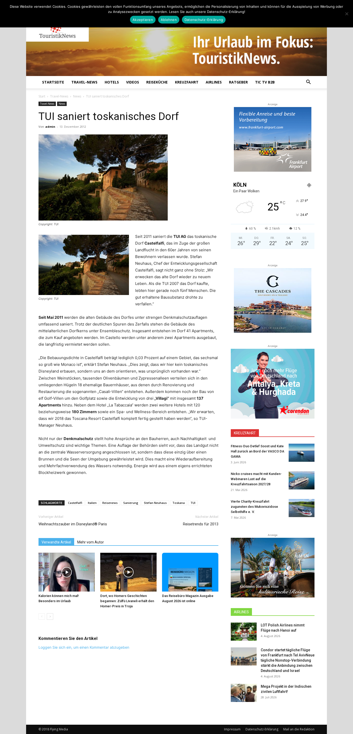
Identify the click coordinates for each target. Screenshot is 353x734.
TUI (192, 503)
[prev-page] (42, 616)
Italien (92, 503)
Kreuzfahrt (186, 82)
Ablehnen (169, 20)
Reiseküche (157, 82)
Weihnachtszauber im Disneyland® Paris (73, 524)
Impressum (232, 729)
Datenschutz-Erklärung (261, 729)
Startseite (53, 82)
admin (50, 126)
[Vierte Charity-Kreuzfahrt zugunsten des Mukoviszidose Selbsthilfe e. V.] (301, 508)
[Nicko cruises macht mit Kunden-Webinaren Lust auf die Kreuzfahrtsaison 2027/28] (301, 480)
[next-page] (50, 616)
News (77, 96)
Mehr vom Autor (90, 542)
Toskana (178, 503)
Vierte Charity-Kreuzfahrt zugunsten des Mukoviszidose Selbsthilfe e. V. (254, 507)
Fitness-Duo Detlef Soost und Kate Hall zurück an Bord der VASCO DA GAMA (257, 451)
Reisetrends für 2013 (200, 524)
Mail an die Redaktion (298, 729)
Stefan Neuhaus (155, 503)
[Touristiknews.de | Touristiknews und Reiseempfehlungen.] (176, 41)
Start (42, 96)
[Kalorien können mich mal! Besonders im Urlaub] (67, 572)
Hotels (112, 82)
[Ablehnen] (346, 13)
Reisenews (110, 503)
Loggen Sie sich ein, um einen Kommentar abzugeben (84, 647)
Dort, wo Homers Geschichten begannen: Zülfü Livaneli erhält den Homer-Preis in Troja (127, 601)
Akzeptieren (143, 20)
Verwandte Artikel (56, 542)
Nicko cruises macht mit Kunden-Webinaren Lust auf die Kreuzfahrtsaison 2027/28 (256, 479)
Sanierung (130, 503)
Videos (132, 82)
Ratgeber (238, 82)
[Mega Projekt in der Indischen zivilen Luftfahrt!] (244, 693)
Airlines (214, 82)
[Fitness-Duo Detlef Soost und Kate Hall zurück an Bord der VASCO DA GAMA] (301, 453)
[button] (308, 82)
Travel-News (84, 82)
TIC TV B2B (265, 82)
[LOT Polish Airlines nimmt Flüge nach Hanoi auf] (244, 632)
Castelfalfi (75, 503)
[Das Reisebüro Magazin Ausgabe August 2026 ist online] (190, 572)
